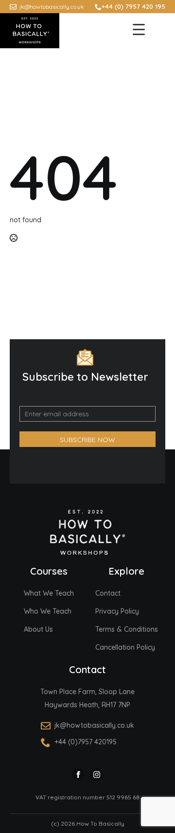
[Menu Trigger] (138, 29)
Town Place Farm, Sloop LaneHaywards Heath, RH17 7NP (87, 698)
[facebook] (78, 774)
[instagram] (96, 774)
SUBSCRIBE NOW (87, 439)
